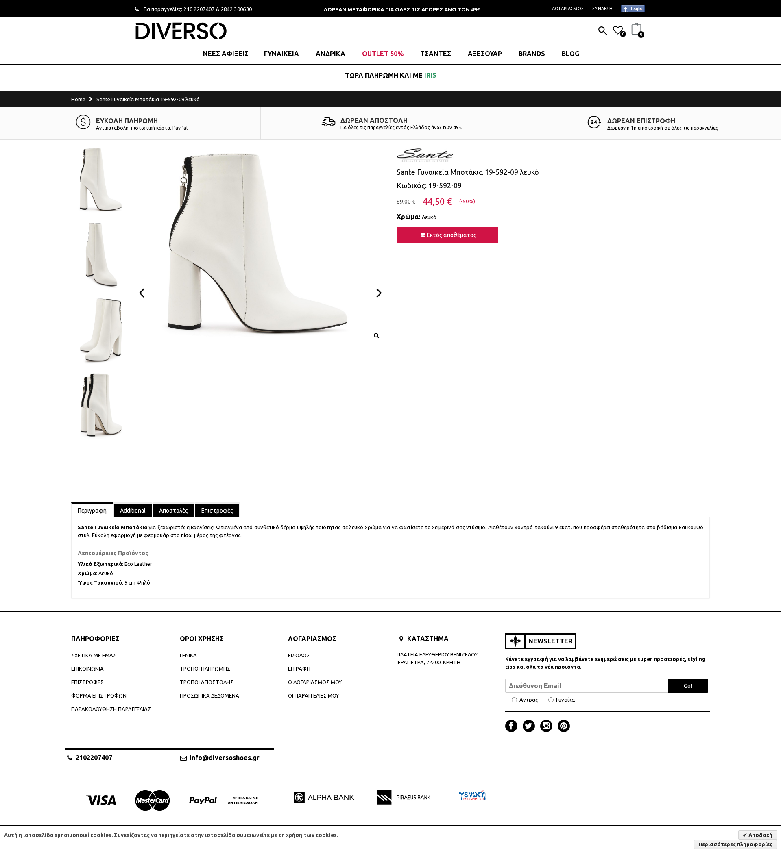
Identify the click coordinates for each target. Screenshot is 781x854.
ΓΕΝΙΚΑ (188, 655)
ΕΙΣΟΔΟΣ (299, 655)
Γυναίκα (565, 699)
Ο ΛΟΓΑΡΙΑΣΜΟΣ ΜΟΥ (315, 682)
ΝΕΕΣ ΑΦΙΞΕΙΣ (226, 53)
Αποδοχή (759, 835)
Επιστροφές (217, 510)
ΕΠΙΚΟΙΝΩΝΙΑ (87, 668)
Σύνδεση (602, 8)
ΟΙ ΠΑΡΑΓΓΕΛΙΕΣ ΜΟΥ (313, 695)
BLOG (570, 53)
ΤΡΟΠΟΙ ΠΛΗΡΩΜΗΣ (205, 668)
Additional (133, 510)
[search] (603, 32)
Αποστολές (173, 510)
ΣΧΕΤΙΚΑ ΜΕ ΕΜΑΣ (93, 655)
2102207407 (94, 757)
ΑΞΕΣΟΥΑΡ (485, 53)
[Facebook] (513, 727)
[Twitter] (531, 727)
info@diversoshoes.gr (225, 757)
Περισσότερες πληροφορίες (735, 844)
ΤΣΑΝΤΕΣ (435, 53)
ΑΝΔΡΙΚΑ (330, 53)
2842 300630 (236, 9)
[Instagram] (548, 727)
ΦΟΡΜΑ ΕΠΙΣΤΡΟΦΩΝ (99, 695)
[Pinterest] (564, 727)
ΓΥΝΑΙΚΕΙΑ (281, 53)
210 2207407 (199, 9)
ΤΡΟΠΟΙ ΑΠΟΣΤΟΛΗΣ (206, 682)
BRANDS (532, 53)
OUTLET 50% (383, 53)
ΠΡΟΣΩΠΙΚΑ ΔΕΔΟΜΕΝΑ (209, 695)
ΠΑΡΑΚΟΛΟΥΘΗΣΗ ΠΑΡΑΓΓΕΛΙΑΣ (111, 709)
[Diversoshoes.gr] (181, 30)
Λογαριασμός (568, 8)
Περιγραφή (92, 510)
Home (78, 99)
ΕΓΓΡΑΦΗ (299, 668)
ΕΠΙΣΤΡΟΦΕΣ (87, 682)
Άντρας (528, 699)
